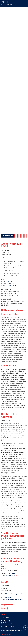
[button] (25, 627)
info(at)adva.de (10, 575)
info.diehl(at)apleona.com (14, 286)
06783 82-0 (9, 282)
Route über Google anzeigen (15, 594)
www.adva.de (10, 573)
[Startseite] (8, 3)
